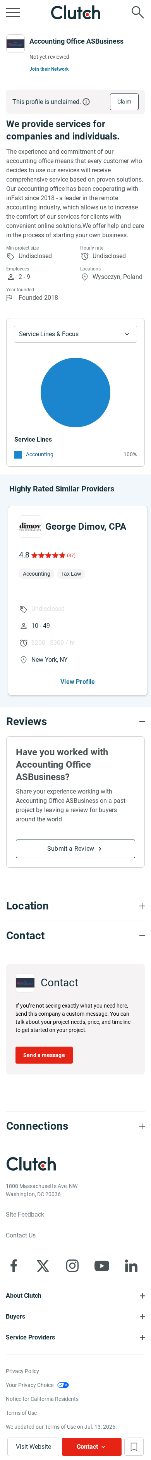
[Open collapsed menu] (13, 12)
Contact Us (21, 1235)
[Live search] (138, 12)
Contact (87, 1446)
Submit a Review (70, 848)
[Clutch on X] (43, 1265)
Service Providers (30, 1337)
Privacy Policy (22, 1371)
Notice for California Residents (42, 1399)
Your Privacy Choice (29, 1385)
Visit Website (33, 1446)
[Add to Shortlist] (134, 1446)
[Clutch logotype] (75, 12)
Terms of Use (21, 1413)
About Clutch (23, 1295)
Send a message (44, 1055)
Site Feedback (25, 1214)
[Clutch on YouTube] (102, 1265)
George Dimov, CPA (85, 526)
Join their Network (49, 69)
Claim (124, 102)
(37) (71, 555)
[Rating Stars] (48, 555)
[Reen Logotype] (30, 526)
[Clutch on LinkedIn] (131, 1265)
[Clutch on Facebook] (13, 1265)
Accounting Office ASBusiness (76, 41)
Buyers (15, 1316)
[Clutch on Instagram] (72, 1265)
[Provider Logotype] (15, 43)
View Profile (77, 681)
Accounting (39, 454)
